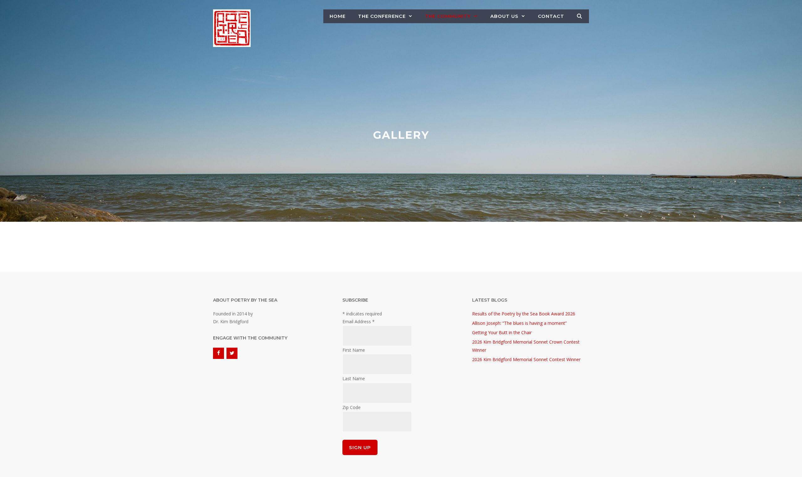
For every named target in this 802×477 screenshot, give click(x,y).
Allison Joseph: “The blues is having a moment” (519, 323)
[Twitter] (232, 353)
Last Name (353, 378)
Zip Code (351, 407)
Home (338, 16)
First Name (353, 350)
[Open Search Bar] (579, 16)
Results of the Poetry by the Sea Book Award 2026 (523, 314)
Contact (551, 16)
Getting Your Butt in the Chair (502, 332)
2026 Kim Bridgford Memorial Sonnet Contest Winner (526, 359)
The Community (448, 16)
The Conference (382, 16)
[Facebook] (218, 353)
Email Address (358, 321)
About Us (504, 16)
